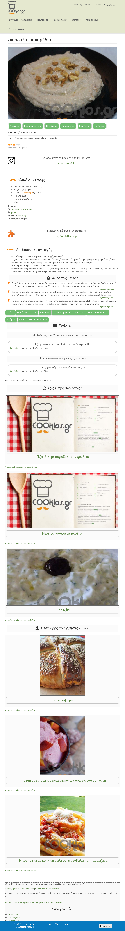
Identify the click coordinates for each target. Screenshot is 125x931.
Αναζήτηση (111, 4)
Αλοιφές (14, 126)
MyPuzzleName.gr (66, 236)
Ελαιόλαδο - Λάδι (27, 312)
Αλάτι (10, 312)
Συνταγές (13, 19)
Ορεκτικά (51, 126)
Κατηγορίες (26, 19)
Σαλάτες (100, 126)
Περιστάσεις (42, 19)
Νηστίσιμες (76, 19)
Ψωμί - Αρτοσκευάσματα (33, 319)
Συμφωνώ (105, 926)
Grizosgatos (14, 917)
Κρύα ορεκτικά (32, 126)
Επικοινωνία (24, 888)
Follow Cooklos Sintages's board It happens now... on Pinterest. (34, 902)
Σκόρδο (11, 319)
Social (88, 4)
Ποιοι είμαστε (41, 888)
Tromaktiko (14, 914)
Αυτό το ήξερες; (16, 28)
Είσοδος (78, 4)
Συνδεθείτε (16, 347)
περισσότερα (27, 926)
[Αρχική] (21, 7)
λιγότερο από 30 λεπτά (21, 209)
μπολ (13, 212)
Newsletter (54, 888)
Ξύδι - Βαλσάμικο (97, 312)
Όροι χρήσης (11, 888)
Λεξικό (98, 4)
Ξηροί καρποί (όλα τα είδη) (68, 312)
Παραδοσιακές (60, 19)
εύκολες (22, 215)
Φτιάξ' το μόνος (92, 19)
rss (32, 888)
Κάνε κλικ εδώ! (66, 163)
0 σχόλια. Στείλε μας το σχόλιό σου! (21, 467)
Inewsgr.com (15, 920)
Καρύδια (45, 312)
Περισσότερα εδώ (106, 289)
